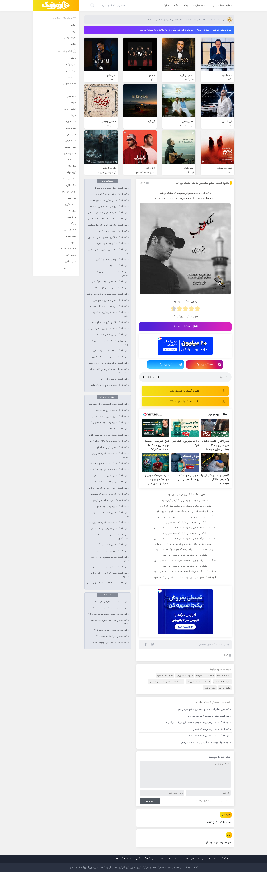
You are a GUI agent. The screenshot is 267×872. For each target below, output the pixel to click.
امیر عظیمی (70, 141)
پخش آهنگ (181, 5)
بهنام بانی (71, 198)
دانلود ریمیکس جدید (170, 859)
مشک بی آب (225, 688)
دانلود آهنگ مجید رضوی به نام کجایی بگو (109, 422)
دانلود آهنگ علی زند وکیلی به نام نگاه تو (110, 529)
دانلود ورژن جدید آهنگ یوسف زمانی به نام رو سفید (108, 342)
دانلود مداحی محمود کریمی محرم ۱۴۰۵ (111, 608)
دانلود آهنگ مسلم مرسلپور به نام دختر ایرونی (108, 219)
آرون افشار (71, 71)
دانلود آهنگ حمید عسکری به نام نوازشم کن (108, 213)
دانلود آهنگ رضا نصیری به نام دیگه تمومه (109, 282)
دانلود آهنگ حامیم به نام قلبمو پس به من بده (109, 514)
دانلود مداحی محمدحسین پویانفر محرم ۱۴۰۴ (108, 642)
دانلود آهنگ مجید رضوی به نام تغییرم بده (109, 567)
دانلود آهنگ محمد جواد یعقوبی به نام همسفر (111, 273)
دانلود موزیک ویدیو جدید (197, 859)
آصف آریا (72, 77)
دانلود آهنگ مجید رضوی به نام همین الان (109, 435)
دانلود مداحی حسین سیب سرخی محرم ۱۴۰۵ (108, 614)
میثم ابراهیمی (210, 688)
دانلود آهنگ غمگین (222, 681)
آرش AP (72, 160)
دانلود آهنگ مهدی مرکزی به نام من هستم (109, 200)
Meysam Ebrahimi (205, 675)
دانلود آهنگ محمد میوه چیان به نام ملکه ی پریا (108, 251)
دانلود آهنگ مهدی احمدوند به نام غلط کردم (108, 404)
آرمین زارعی (70, 64)
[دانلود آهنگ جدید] (56, 5)
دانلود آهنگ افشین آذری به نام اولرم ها (110, 322)
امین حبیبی (70, 147)
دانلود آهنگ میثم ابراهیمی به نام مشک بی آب (202, 183)
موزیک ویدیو (70, 38)
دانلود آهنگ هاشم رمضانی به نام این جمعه (108, 363)
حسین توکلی (70, 255)
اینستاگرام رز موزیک (204, 364)
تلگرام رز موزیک (165, 364)
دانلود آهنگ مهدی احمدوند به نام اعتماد (110, 482)
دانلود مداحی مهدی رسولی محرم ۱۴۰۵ (111, 630)
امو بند (73, 115)
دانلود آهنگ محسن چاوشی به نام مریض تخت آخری (110, 536)
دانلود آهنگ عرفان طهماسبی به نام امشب (109, 469)
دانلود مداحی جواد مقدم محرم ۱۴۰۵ (112, 636)
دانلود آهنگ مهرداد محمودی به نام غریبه (110, 351)
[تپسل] (160, 338)
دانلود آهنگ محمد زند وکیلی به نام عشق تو (108, 328)
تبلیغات (165, 5)
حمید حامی (70, 261)
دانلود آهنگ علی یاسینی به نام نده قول (110, 416)
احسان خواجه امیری (66, 90)
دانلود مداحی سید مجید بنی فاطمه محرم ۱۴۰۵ (110, 622)
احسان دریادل (69, 83)
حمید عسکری (69, 268)
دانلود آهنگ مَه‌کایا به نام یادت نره (113, 243)
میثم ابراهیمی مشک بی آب (184, 577)
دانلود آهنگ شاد (124, 859)
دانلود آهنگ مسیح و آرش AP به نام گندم (109, 441)
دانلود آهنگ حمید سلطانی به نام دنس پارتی (108, 294)
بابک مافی (71, 185)
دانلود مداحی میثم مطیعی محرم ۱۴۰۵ (111, 602)
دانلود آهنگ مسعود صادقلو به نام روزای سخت (110, 455)
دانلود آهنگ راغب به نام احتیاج (114, 231)
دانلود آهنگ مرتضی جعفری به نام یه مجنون (108, 237)
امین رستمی (70, 153)
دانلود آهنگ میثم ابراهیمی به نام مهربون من (108, 583)
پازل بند (72, 211)
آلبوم (74, 31)
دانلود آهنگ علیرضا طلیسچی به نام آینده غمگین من (110, 559)
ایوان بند (72, 166)
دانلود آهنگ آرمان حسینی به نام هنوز (111, 300)
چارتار (73, 223)
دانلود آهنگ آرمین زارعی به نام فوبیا (112, 447)
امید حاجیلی (70, 122)
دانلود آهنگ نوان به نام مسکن (114, 429)
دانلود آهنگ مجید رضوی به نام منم (112, 410)
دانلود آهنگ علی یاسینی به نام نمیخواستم (109, 476)
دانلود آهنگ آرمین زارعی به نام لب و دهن (109, 488)
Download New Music (166, 199)
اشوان (73, 102)
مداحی (73, 44)
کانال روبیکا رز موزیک (185, 326)
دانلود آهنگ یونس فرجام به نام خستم (111, 335)
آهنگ (225, 655)
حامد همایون (70, 236)
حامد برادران (70, 230)
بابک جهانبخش (69, 179)
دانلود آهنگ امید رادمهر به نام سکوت (112, 188)
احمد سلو (71, 96)
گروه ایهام (71, 172)
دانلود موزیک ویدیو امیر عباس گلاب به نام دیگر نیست (109, 371)
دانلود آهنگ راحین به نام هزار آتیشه (112, 288)
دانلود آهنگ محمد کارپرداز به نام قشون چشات (110, 314)
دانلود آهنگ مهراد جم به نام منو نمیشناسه (109, 463)
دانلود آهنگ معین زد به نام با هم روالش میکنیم (110, 574)
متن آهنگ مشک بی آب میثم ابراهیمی (166, 681)
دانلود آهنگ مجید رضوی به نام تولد (112, 506)
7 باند (73, 58)
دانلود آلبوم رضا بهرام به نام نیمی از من (111, 500)
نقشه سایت (199, 5)
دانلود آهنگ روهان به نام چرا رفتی (112, 259)
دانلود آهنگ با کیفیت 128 (184, 401)
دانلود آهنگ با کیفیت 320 (184, 391)
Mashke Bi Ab (224, 675)
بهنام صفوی (70, 204)
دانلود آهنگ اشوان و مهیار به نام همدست (109, 494)
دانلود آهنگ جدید (222, 5)
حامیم (73, 242)
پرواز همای (71, 217)
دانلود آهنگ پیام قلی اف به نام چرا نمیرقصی (108, 225)
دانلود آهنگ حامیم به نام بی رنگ (113, 545)
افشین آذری (70, 109)
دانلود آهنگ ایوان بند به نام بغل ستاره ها (109, 206)
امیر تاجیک (70, 128)
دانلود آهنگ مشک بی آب (198, 681)
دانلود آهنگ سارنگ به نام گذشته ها (112, 194)
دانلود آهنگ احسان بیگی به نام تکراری (110, 357)
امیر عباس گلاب (68, 134)
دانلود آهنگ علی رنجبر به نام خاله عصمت (109, 306)
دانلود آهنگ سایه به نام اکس (115, 266)
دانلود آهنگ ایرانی (184, 675)
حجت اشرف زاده (68, 249)
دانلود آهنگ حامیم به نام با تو (115, 379)
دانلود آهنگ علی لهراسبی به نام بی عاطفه (109, 551)
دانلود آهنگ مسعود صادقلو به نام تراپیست (109, 522)
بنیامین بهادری (69, 191)
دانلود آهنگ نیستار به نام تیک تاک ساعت (109, 385)
